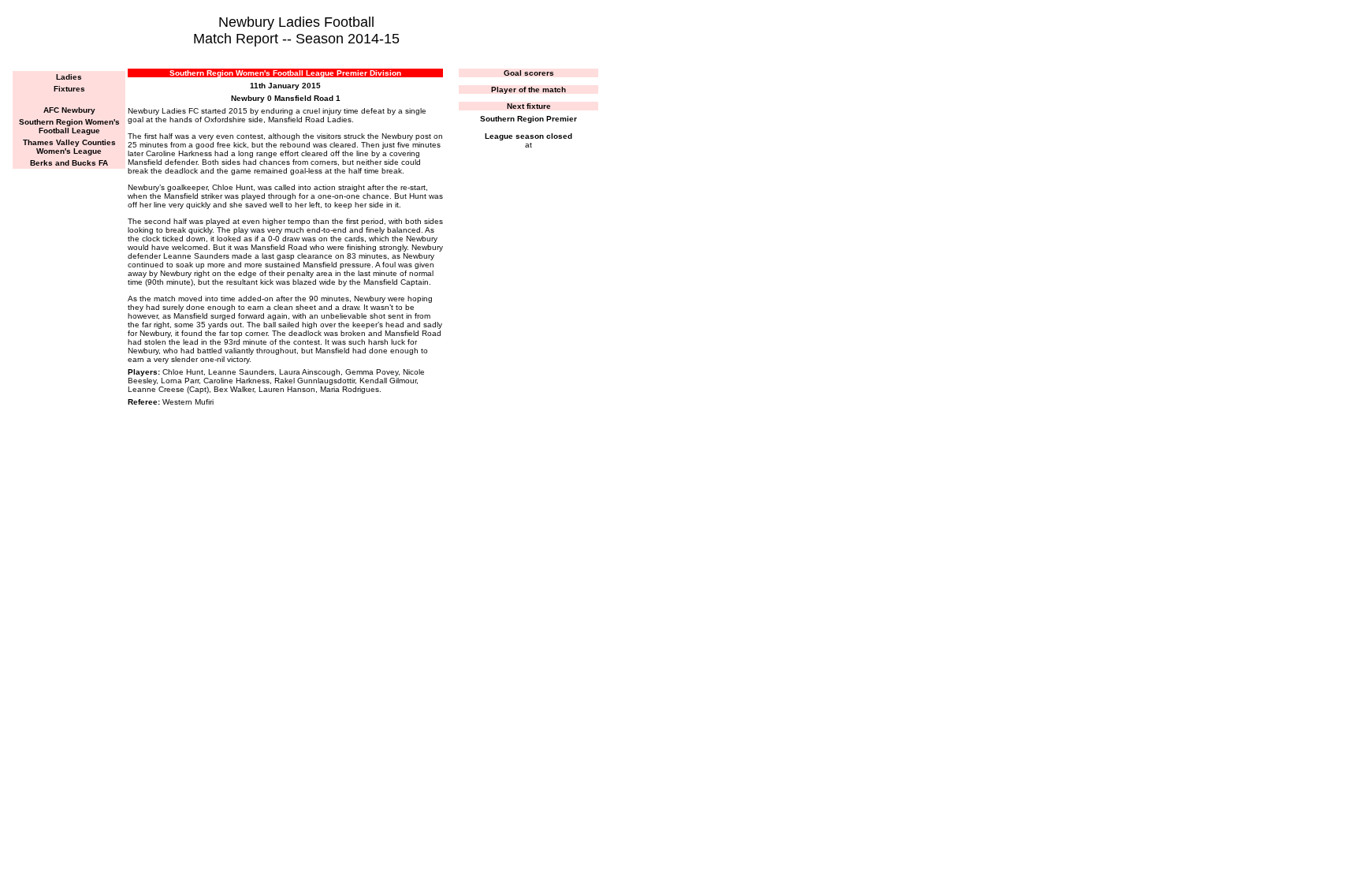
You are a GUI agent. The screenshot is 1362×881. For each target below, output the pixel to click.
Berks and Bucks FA (69, 163)
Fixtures (69, 88)
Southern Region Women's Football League (69, 126)
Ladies (69, 77)
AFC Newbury (69, 110)
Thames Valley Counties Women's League (69, 146)
